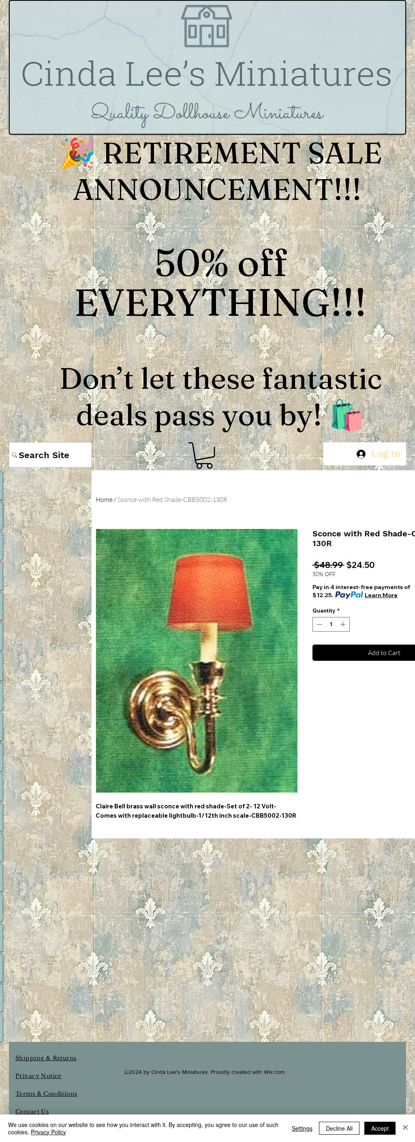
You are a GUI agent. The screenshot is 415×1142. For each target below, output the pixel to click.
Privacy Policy (48, 1132)
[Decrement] (318, 624)
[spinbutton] (331, 624)
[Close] (405, 1128)
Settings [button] (302, 1128)
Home (104, 499)
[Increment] (344, 624)
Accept (380, 1128)
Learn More (381, 595)
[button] (204, 455)
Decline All (339, 1128)
